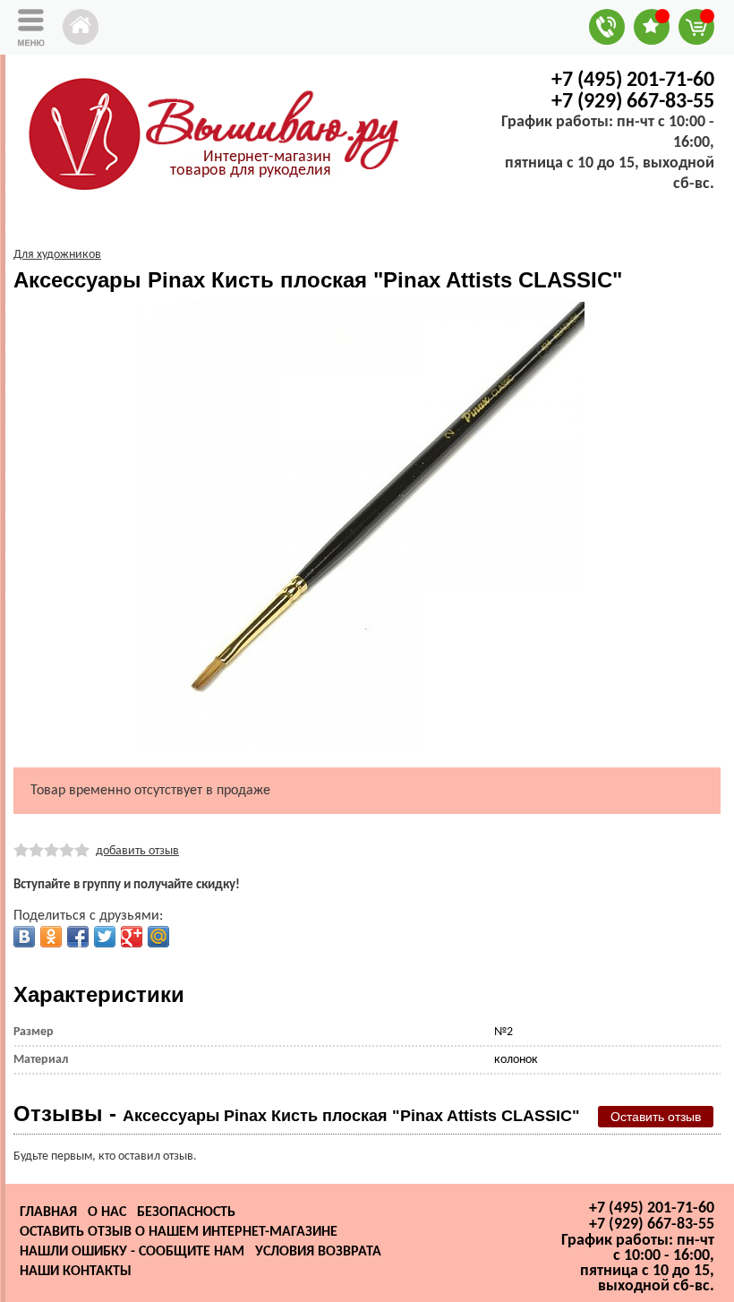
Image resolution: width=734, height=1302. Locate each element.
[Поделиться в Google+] (131, 936)
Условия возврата (318, 1252)
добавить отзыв (137, 851)
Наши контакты (76, 1271)
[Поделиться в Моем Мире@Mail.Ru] (158, 936)
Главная (48, 1212)
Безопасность (186, 1212)
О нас (107, 1212)
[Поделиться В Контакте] (24, 936)
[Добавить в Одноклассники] (51, 936)
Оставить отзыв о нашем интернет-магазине (178, 1232)
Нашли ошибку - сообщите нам (132, 1252)
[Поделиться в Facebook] (78, 936)
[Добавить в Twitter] (104, 936)
